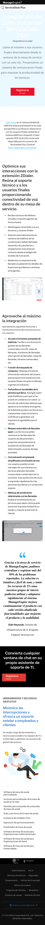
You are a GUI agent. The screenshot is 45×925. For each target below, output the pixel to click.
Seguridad (33, 875)
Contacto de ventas (13, 895)
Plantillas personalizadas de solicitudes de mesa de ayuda (22, 807)
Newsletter (33, 890)
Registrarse (22, 91)
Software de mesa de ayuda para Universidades (19, 847)
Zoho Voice (11, 122)
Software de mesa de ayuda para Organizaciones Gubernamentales (20, 833)
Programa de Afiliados (16, 890)
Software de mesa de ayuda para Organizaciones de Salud (19, 840)
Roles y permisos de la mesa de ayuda (21, 813)
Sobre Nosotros (18, 870)
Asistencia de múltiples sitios (17, 818)
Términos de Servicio (16, 875)
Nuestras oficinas (32, 895)
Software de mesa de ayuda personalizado (16, 793)
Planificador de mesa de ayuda (18, 827)
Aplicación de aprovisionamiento (19, 822)
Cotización (29, 861)
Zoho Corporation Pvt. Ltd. (21, 915)
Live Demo (16, 861)
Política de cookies (22, 885)
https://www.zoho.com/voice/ (22, 148)
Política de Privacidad (30, 880)
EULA (30, 870)
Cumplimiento (11, 880)
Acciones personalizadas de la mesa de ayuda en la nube (22, 800)
